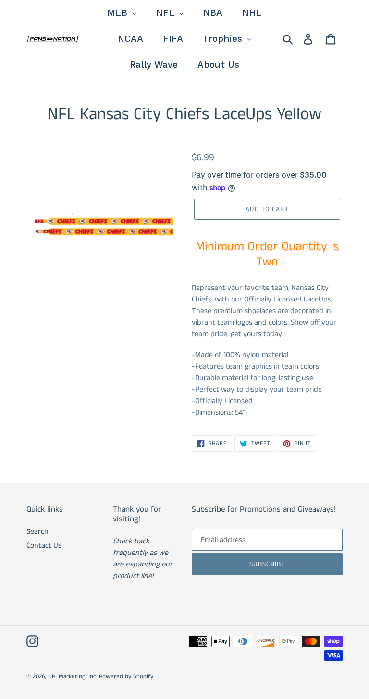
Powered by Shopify (126, 676)
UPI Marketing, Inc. (72, 676)
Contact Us (44, 545)
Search (37, 531)
